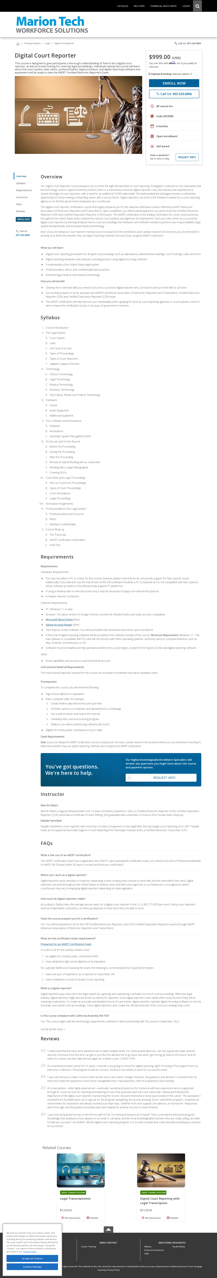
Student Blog (178, 1246)
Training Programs (32, 43)
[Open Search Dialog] (197, 5)
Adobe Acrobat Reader (59, 625)
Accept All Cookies (32, 1258)
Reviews (20, 211)
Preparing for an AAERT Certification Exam (66, 944)
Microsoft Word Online (59, 619)
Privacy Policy (113, 1269)
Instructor (22, 197)
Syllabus (21, 183)
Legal (47, 43)
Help (146, 1253)
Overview (21, 176)
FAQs (19, 204)
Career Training (88, 1246)
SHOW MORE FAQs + (53, 1029)
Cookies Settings (32, 1266)
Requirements (24, 190)
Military (147, 1246)
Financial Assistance (154, 1250)
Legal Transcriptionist (75, 1198)
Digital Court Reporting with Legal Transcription (160, 1201)
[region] (32, 1249)
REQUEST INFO (187, 157)
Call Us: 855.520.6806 (187, 43)
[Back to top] (108, 1242)
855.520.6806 (23, 235)
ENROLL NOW (174, 83)
